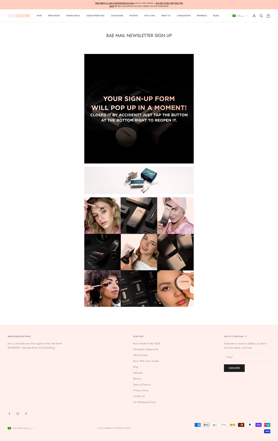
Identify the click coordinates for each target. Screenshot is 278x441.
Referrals (138, 373)
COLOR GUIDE (117, 15)
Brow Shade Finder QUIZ (146, 343)
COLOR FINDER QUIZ (95, 15)
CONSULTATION (183, 15)
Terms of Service (142, 384)
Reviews (134, 15)
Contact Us (139, 396)
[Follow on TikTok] (26, 413)
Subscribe (234, 368)
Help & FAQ (149, 15)
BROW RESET (54, 15)
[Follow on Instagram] (17, 413)
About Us (166, 15)
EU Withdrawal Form (144, 402)
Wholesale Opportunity (145, 349)
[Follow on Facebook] (9, 413)
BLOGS (216, 15)
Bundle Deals (73, 15)
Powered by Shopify (122, 428)
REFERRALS (202, 15)
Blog (135, 367)
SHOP (39, 15)
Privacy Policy (140, 390)
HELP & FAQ (140, 355)
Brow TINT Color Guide (146, 361)
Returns (137, 378)
